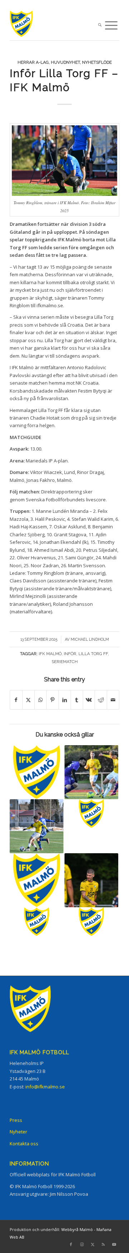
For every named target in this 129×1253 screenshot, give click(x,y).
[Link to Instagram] (81, 1244)
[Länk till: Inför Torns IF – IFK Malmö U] (91, 813)
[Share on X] (28, 699)
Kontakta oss (24, 1143)
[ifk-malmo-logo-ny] (53, 25)
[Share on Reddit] (101, 699)
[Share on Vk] (89, 699)
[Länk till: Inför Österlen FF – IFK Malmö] (36, 772)
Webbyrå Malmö (77, 1229)
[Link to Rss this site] (103, 1244)
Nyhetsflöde (97, 62)
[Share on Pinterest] (52, 699)
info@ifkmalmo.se (45, 1086)
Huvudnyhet (65, 62)
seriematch (65, 661)
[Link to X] (92, 1244)
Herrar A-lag (33, 62)
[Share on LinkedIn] (65, 699)
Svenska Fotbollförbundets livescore (66, 499)
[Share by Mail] (113, 699)
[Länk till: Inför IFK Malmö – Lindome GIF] (91, 921)
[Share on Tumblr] (77, 699)
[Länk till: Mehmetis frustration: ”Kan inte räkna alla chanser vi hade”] (36, 826)
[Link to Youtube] (114, 1244)
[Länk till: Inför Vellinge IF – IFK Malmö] (36, 921)
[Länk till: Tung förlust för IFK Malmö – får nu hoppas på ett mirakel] (91, 880)
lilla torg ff (93, 653)
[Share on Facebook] (16, 699)
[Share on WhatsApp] (41, 699)
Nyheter (18, 1131)
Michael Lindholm (90, 639)
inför (70, 653)
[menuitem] (99, 25)
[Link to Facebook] (71, 1244)
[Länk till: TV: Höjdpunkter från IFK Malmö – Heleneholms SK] (91, 772)
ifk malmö (50, 653)
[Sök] (99, 25)
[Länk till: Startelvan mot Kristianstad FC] (36, 880)
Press (16, 1120)
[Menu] (111, 25)
